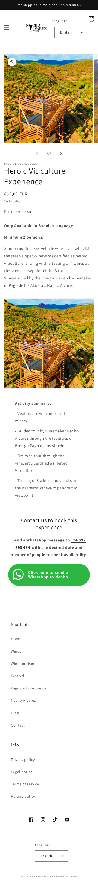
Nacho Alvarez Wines (41, 876)
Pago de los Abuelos (29, 688)
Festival (17, 675)
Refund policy (23, 796)
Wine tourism (22, 663)
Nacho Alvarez (23, 700)
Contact (18, 725)
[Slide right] (61, 153)
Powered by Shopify (65, 876)
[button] (7, 28)
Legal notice (21, 771)
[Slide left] (37, 153)
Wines (16, 651)
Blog (15, 712)
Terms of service (25, 784)
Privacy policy (23, 759)
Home (16, 638)
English (66, 32)
